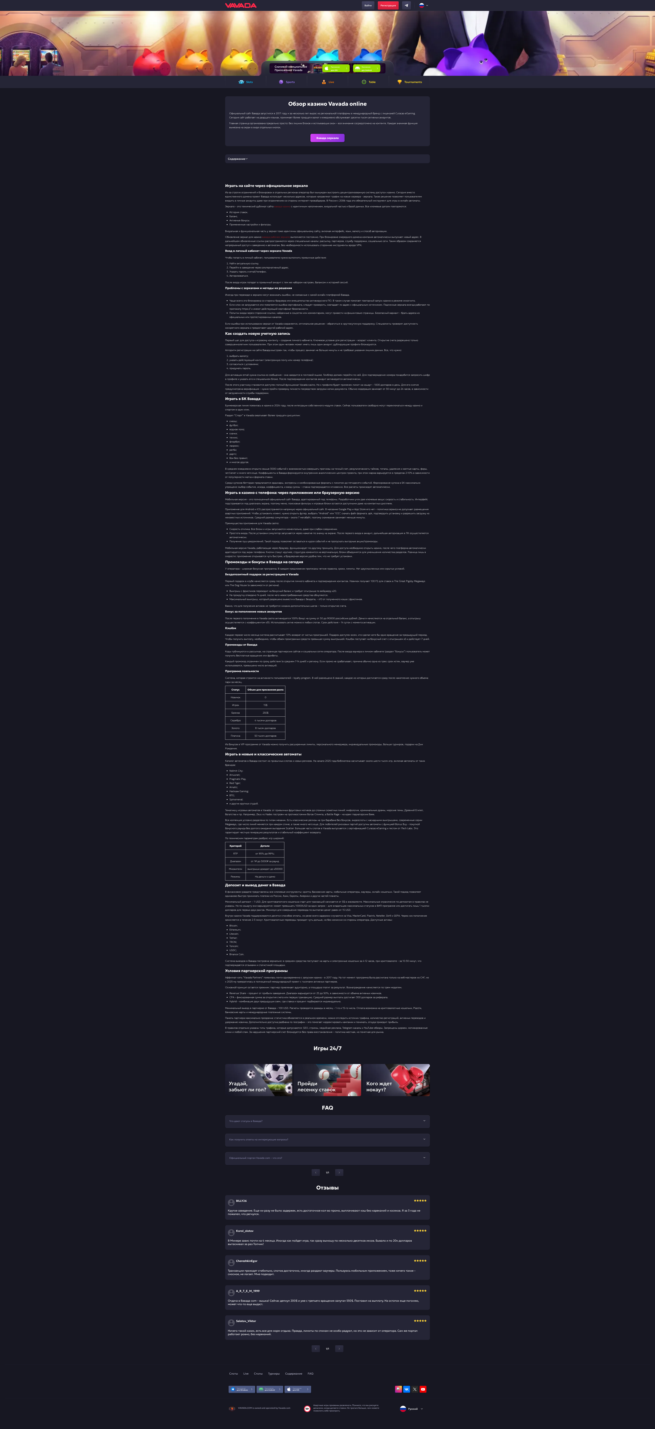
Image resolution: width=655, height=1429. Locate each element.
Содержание (293, 1373)
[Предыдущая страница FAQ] (316, 1172)
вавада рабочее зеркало (276, 236)
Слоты (233, 1373)
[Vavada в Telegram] (406, 5)
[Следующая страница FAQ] (339, 1172)
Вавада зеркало (327, 138)
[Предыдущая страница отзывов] (316, 1348)
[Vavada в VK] (406, 1389)
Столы (258, 1373)
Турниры (274, 1373)
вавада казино (282, 206)
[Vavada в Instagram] (398, 1389)
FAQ (310, 1373)
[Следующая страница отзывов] (339, 1348)
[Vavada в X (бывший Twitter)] (414, 1389)
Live (246, 1373)
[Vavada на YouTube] (423, 1389)
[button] (651, 43)
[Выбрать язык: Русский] (424, 5)
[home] (241, 5)
